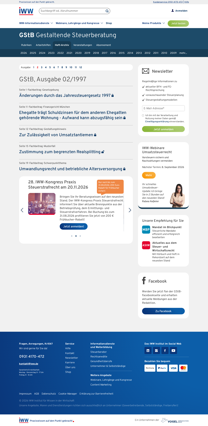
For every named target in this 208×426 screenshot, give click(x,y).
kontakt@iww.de (28, 364)
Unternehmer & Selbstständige (108, 366)
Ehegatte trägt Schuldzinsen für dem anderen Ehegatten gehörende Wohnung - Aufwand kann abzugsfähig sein (72, 115)
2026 (24, 53)
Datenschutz (49, 394)
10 (71, 67)
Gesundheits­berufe (101, 361)
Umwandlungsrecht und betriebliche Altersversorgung (71, 169)
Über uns (70, 367)
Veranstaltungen (82, 45)
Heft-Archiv (62, 45)
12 (80, 67)
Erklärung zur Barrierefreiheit (96, 394)
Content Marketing (100, 384)
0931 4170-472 (31, 356)
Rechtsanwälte (98, 356)
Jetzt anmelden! (73, 227)
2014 (130, 53)
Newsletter (71, 358)
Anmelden (181, 11)
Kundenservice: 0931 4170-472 (168, 2)
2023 (51, 53)
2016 (113, 53)
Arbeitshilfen (43, 45)
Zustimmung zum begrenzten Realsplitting (60, 152)
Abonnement (103, 45)
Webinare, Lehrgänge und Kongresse (111, 380)
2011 (155, 53)
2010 (164, 53)
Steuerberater (98, 352)
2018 (96, 53)
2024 (42, 53)
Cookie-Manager (67, 394)
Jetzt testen (178, 23)
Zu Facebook (163, 311)
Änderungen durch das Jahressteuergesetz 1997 (65, 95)
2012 (147, 53)
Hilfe (186, 2)
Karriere (70, 362)
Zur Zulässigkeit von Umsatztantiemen (56, 135)
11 (76, 67)
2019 (87, 53)
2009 (173, 53)
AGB (36, 394)
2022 (60, 53)
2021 (69, 53)
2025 (33, 53)
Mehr (149, 175)
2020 (78, 53)
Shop (109, 23)
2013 (139, 53)
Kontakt (69, 353)
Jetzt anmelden (163, 129)
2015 (122, 53)
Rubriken (26, 45)
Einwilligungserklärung (157, 121)
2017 (104, 53)
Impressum (25, 394)
